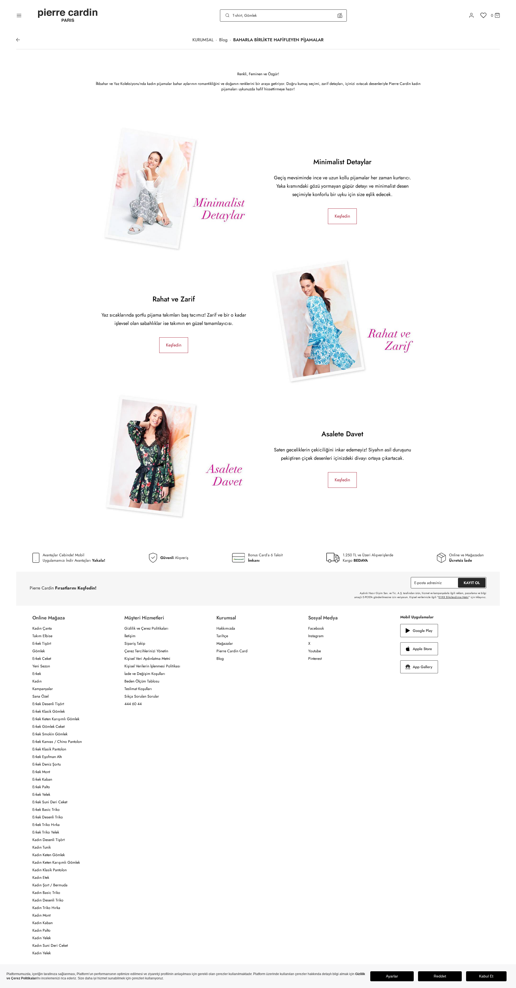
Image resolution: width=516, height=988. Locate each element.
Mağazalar (224, 643)
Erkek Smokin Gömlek (49, 734)
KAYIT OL (472, 582)
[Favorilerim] (483, 15)
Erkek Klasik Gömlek (48, 711)
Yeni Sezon (41, 666)
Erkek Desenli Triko (47, 817)
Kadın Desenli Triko (47, 900)
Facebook (316, 628)
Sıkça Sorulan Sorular (141, 696)
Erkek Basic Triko (46, 809)
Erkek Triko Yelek (45, 832)
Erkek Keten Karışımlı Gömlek (55, 719)
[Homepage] (67, 15)
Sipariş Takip (134, 643)
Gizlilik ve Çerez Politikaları (146, 628)
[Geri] (18, 40)
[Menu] (19, 15)
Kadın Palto (41, 930)
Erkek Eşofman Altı (47, 756)
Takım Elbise (42, 636)
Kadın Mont (41, 915)
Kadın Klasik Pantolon (49, 870)
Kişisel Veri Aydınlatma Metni (147, 658)
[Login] (471, 15)
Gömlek (38, 651)
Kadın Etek (40, 877)
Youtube (314, 651)
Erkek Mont (41, 771)
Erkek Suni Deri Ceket (49, 802)
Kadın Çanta (42, 628)
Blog (220, 658)
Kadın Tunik (41, 847)
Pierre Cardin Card (231, 651)
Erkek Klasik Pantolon (49, 749)
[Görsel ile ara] (340, 15)
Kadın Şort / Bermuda (49, 885)
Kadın (37, 681)
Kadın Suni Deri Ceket (50, 945)
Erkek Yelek (41, 794)
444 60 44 (133, 703)
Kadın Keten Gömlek (48, 854)
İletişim (129, 636)
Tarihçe (222, 636)
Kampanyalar (42, 688)
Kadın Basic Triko (46, 892)
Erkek (36, 673)
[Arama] (227, 15)
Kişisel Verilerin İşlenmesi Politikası (152, 666)
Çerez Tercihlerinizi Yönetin (146, 651)
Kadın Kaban (42, 922)
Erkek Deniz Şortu (46, 764)
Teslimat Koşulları (138, 688)
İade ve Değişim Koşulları (144, 673)
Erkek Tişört (41, 643)
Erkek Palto (41, 787)
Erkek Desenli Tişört (48, 703)
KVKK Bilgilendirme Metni (454, 597)
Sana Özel (40, 696)
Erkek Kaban (42, 779)
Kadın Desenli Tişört (48, 839)
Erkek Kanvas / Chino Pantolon (57, 741)
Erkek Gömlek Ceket (48, 726)
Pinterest (315, 658)
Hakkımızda (225, 628)
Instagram (316, 636)
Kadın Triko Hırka (46, 907)
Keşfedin (342, 216)
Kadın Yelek (41, 938)
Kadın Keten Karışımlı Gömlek (56, 862)
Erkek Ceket (41, 658)
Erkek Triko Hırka (46, 824)
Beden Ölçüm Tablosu (141, 681)
